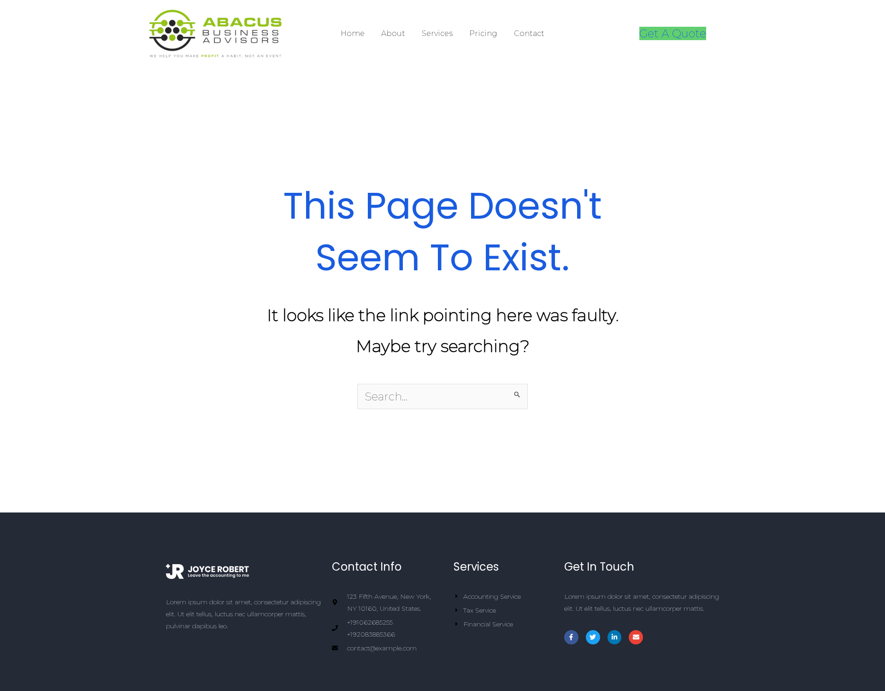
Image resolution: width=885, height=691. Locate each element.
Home (353, 33)
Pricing (483, 33)
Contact (529, 33)
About (393, 33)
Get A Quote (672, 33)
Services (437, 33)
